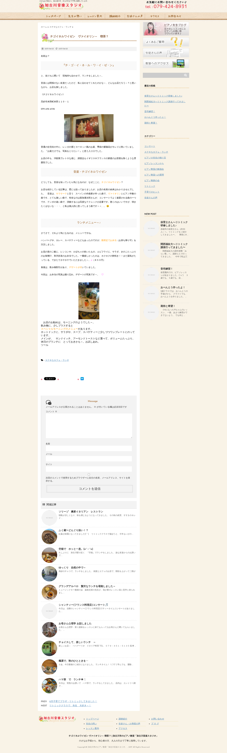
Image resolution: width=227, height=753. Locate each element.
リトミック (149, 186)
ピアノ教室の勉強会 (154, 169)
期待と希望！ (150, 123)
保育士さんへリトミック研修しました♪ (163, 96)
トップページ (92, 719)
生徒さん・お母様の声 (129, 724)
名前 (48, 444)
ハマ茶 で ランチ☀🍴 (72, 679)
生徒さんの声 (150, 198)
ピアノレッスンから (154, 163)
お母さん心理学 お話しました (75, 623)
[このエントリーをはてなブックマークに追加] (82, 378)
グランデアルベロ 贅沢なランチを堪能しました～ (87, 586)
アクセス (123, 728)
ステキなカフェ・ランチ (57, 360)
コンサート (149, 146)
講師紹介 (123, 719)
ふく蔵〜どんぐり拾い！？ (73, 530)
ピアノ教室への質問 (154, 175)
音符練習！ (149, 111)
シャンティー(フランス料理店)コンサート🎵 (83, 605)
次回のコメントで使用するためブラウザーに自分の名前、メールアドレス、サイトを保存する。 (88, 479)
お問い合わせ (157, 719)
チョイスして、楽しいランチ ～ (77, 642)
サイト (49, 464)
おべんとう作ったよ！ (155, 117)
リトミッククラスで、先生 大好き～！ (70, 706)
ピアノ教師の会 (152, 181)
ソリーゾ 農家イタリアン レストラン (81, 512)
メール (49, 454)
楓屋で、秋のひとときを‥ (76, 661)
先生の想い (91, 724)
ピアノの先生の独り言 (155, 158)
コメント (51, 412)
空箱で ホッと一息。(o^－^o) (76, 549)
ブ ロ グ (155, 724)
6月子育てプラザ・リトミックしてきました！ (73, 701)
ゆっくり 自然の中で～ (72, 568)
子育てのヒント (152, 192)
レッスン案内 (92, 728)
